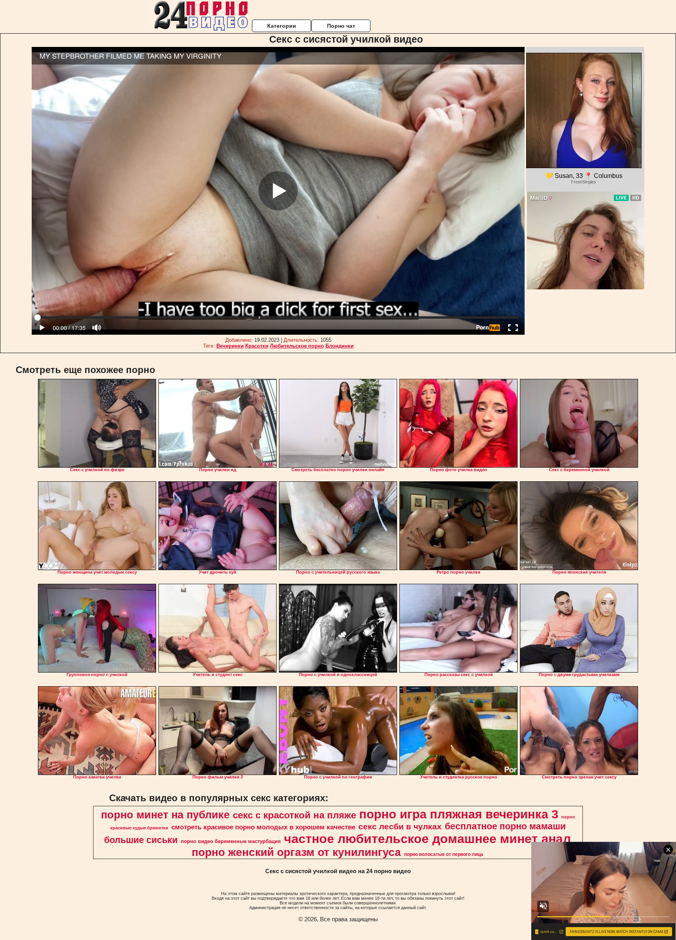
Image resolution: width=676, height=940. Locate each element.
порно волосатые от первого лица (443, 854)
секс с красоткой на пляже (294, 815)
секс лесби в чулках (400, 826)
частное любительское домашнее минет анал (427, 839)
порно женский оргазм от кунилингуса (296, 852)
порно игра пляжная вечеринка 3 (458, 814)
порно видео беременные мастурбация (231, 841)
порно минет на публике (165, 815)
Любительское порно (297, 346)
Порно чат (341, 26)
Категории (281, 26)
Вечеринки (230, 346)
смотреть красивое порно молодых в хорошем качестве (263, 827)
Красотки (256, 346)
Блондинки (339, 346)
